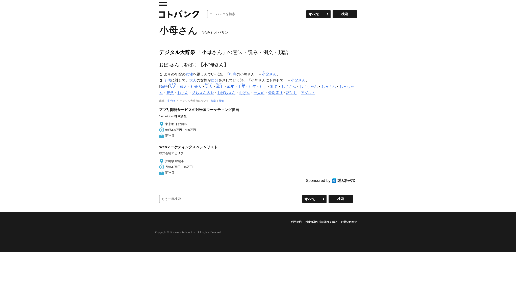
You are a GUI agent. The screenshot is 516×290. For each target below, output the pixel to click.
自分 (214, 80)
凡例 (221, 100)
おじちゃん (309, 87)
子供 (167, 80)
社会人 (196, 87)
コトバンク (179, 14)
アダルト (308, 93)
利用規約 (296, 221)
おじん (182, 93)
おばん (244, 93)
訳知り (291, 93)
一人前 (259, 93)
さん (269, 74)
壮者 (274, 87)
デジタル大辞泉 (177, 52)
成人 (183, 87)
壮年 (252, 87)
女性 (189, 74)
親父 (170, 93)
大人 (193, 80)
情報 (213, 100)
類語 (164, 87)
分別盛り (275, 93)
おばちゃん (226, 93)
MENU (163, 4)
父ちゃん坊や (203, 93)
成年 (230, 87)
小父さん (298, 80)
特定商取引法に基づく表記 (321, 221)
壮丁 (263, 87)
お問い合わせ (349, 221)
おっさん (328, 87)
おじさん (288, 87)
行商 (232, 74)
